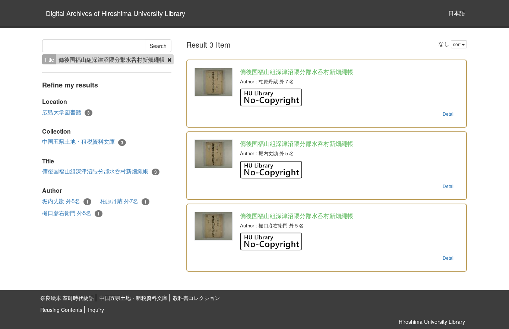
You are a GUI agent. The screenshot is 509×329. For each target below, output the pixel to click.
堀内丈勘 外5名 (65, 201)
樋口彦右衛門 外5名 (71, 213)
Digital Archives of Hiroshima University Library (115, 13)
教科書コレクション (196, 297)
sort (457, 44)
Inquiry (96, 309)
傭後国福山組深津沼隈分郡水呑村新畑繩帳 (99, 171)
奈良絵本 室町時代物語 (67, 297)
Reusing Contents (61, 309)
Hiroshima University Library (432, 321)
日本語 (456, 13)
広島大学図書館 (66, 112)
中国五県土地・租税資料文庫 (82, 141)
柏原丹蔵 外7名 (123, 201)
